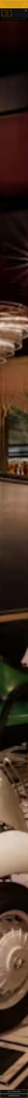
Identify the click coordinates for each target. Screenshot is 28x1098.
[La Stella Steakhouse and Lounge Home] (6, 13)
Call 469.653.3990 (14, 1091)
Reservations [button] (14, 1096)
